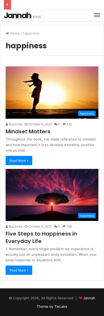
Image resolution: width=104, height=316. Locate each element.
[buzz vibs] (22, 15)
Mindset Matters (28, 131)
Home (14, 33)
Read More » (19, 161)
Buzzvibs (15, 124)
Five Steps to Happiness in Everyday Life (41, 237)
